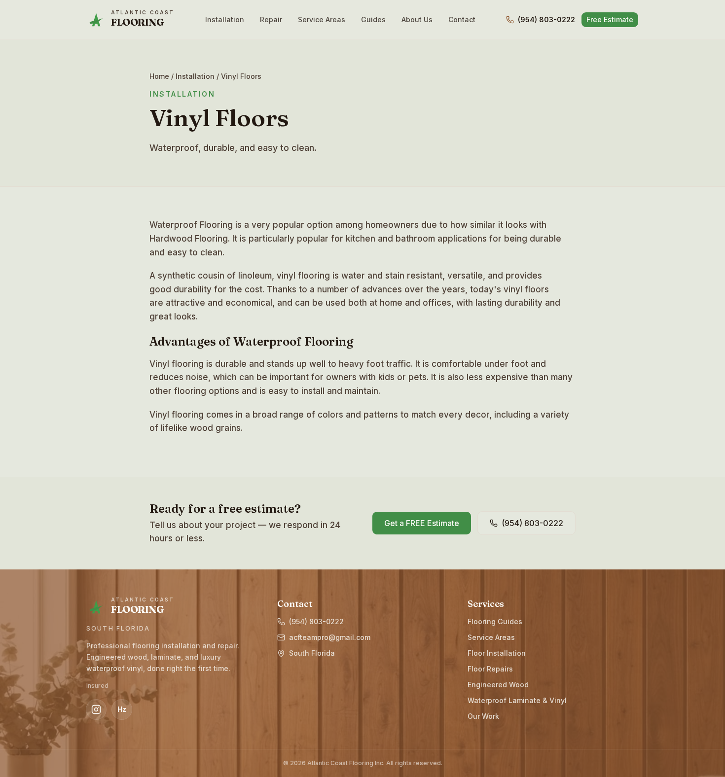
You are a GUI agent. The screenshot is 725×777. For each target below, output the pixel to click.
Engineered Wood (498, 684)
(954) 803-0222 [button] (532, 523)
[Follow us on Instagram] (96, 709)
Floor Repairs (490, 669)
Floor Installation (497, 653)
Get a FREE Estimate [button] (421, 523)
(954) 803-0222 (546, 19)
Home (159, 76)
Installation (224, 19)
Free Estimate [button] (609, 19)
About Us (417, 19)
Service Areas (321, 19)
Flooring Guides (495, 621)
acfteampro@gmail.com (329, 637)
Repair (271, 19)
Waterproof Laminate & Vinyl (517, 700)
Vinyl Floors (241, 76)
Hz (121, 709)
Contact (461, 19)
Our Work (483, 716)
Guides (373, 19)
